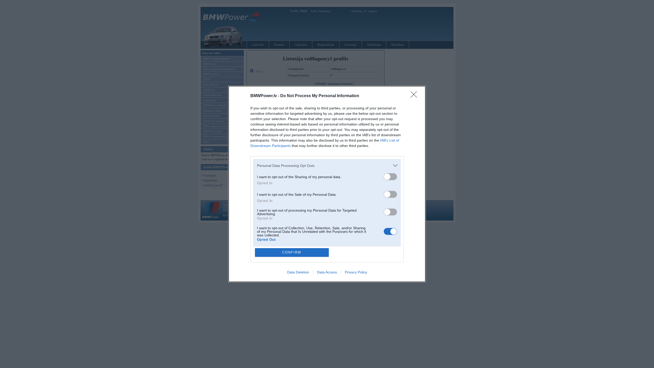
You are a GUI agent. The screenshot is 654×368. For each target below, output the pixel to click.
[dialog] (327, 184)
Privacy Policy (356, 272)
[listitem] (327, 165)
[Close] (415, 96)
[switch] (390, 176)
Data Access (327, 272)
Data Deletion (298, 272)
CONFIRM (291, 252)
